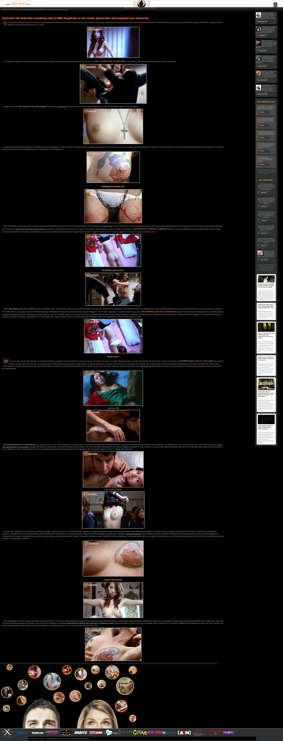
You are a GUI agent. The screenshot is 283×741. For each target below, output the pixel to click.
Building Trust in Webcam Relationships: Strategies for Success (266, 358)
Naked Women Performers (9, 9)
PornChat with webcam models (148, 8)
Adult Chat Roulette (132, 8)
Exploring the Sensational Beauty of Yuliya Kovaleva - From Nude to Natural (266, 285)
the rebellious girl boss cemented (158, 311)
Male (275, 3)
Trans (275, 6)
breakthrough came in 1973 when (197, 361)
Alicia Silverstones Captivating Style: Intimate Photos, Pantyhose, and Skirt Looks (266, 394)
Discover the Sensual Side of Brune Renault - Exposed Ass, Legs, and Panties (266, 336)
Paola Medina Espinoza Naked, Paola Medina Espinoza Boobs (265, 427)
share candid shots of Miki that (109, 61)
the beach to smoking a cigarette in (151, 229)
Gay (275, 4)
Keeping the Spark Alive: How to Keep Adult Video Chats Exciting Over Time (266, 306)
